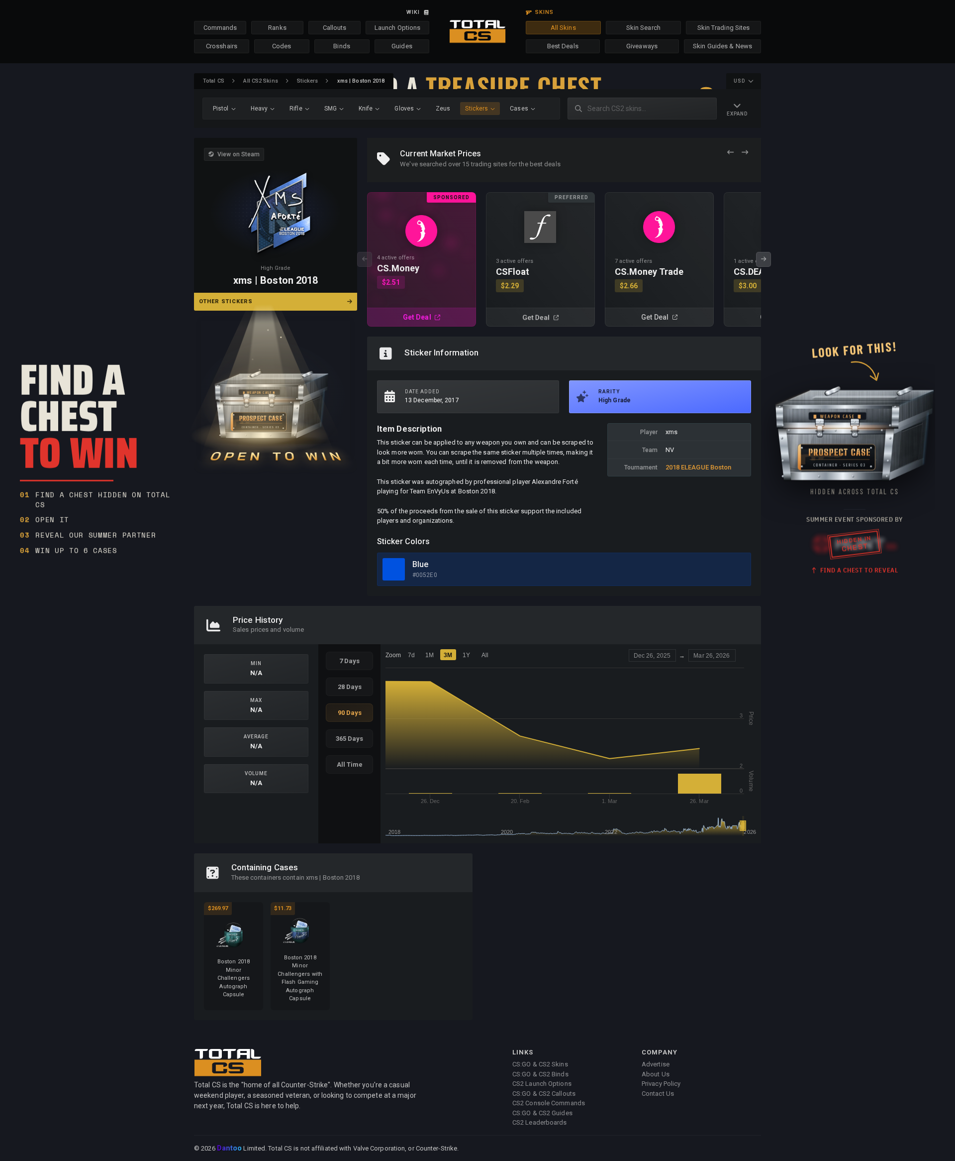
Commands (220, 27)
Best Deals (562, 46)
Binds (341, 46)
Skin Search (643, 27)
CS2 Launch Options (542, 1083)
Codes (281, 46)
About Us (655, 1074)
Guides (401, 46)
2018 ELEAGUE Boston (699, 467)
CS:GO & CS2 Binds (540, 1074)
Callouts (335, 27)
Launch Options (397, 27)
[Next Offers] (745, 152)
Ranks (277, 27)
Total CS (213, 81)
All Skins (563, 27)
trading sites (489, 164)
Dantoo (230, 1149)
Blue (420, 564)
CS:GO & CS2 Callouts (543, 1093)
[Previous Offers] (730, 152)
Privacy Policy (661, 1083)
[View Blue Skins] (393, 569)
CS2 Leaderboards (539, 1122)
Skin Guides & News (722, 46)
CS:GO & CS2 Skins (540, 1064)
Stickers (307, 81)
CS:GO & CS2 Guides (542, 1113)
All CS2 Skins (260, 81)
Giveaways (642, 46)
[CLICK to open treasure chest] (275, 389)
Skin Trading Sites (723, 27)
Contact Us (658, 1093)
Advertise (655, 1064)
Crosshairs (221, 46)
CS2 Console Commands (548, 1103)
